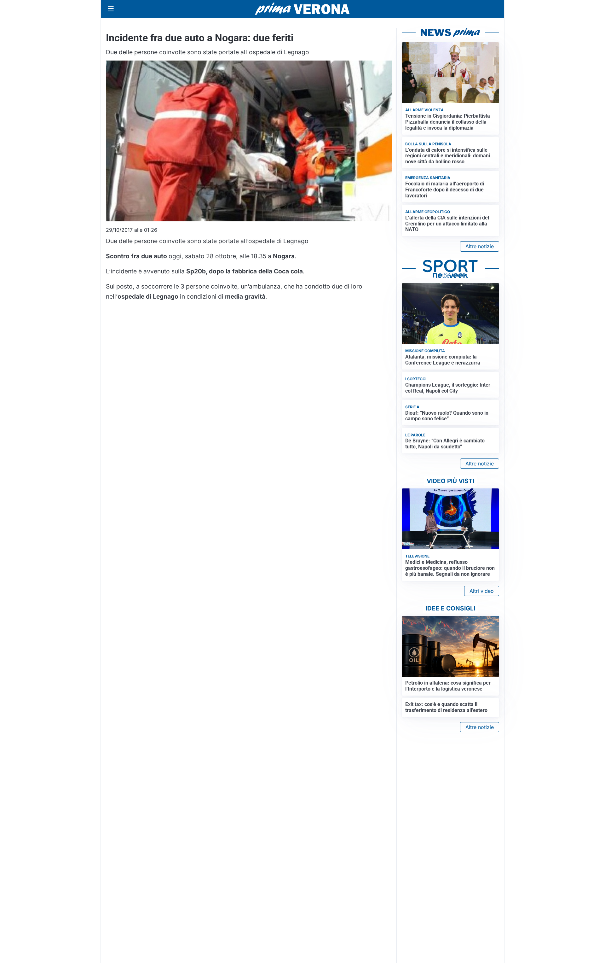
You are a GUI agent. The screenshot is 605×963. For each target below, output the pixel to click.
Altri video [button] (482, 591)
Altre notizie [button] (479, 246)
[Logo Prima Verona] (302, 9)
